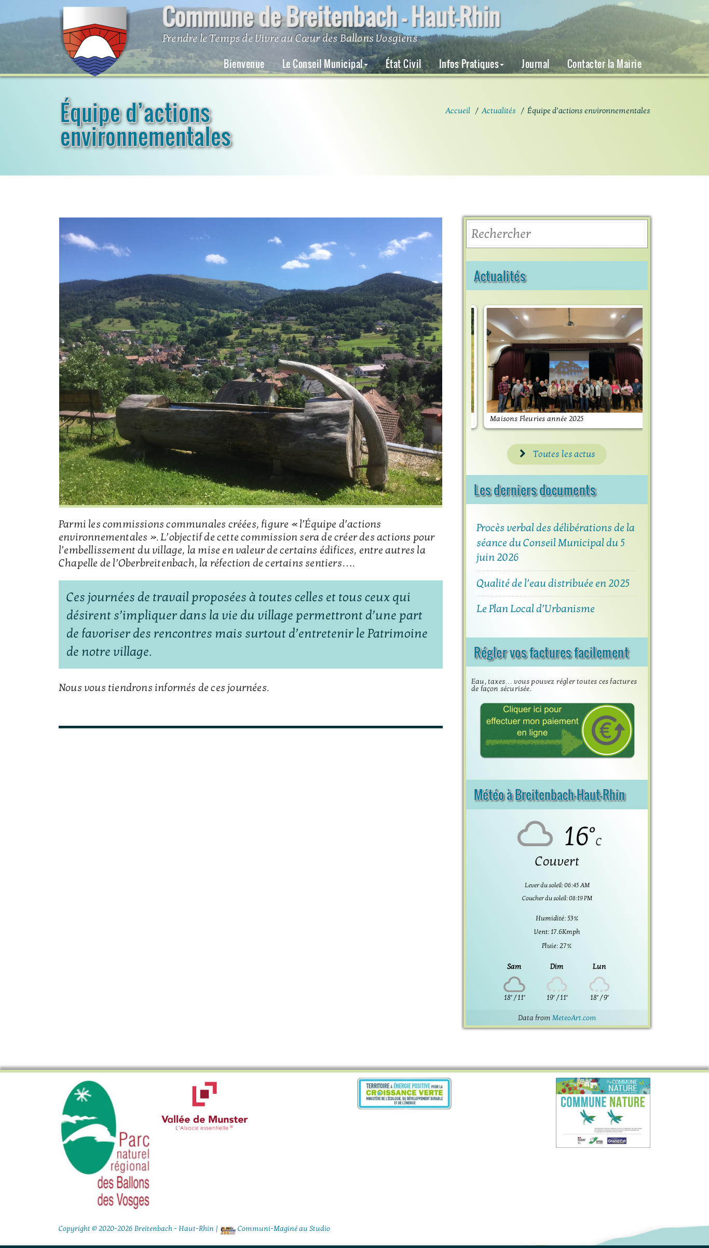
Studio (319, 1228)
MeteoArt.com (574, 1017)
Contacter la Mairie (604, 64)
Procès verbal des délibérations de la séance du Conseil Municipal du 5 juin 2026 (555, 543)
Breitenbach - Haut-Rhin (174, 1228)
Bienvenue (244, 64)
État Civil (403, 64)
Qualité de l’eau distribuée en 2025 (553, 583)
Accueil (457, 110)
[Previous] (493, 367)
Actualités (499, 110)
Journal (536, 64)
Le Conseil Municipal (322, 64)
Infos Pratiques (469, 64)
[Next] (620, 367)
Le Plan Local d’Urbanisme (535, 609)
